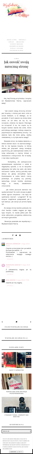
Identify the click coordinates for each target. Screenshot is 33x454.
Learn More (13, 451)
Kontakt (11, 42)
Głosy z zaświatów (16, 370)
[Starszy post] (30, 322)
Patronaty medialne (16, 44)
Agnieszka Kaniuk (13, 265)
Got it (20, 451)
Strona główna (12, 39)
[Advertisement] (16, 27)
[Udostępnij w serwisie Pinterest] (20, 235)
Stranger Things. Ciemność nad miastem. (16, 415)
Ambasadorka (20, 42)
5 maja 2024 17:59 (22, 280)
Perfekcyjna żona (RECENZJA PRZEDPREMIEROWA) (16, 392)
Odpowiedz (10, 259)
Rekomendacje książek (16, 46)
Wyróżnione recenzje (16, 50)
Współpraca (22, 39)
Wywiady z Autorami (16, 48)
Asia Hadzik (10, 280)
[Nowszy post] (2, 322)
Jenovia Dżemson (13, 244)
